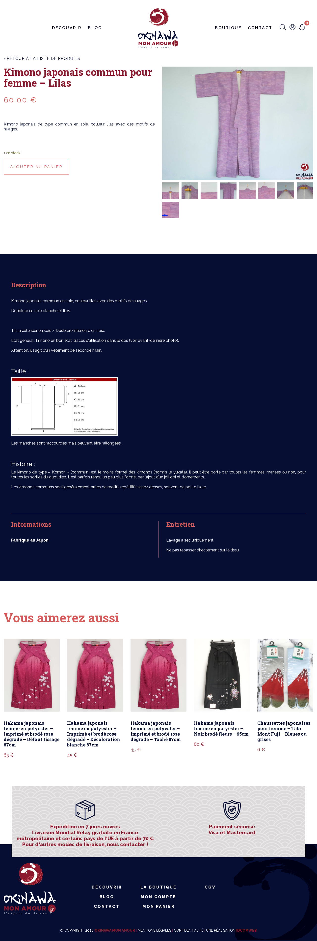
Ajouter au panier (36, 167)
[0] (302, 27)
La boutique (158, 887)
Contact (260, 27)
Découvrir (67, 27)
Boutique (228, 27)
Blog (95, 27)
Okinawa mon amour (115, 930)
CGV (210, 887)
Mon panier (158, 906)
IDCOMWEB (246, 930)
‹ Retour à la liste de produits (42, 58)
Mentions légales (154, 930)
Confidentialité (188, 930)
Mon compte (158, 896)
